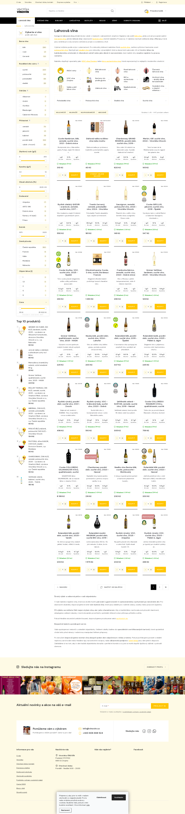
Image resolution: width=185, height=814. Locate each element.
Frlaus (34, 220)
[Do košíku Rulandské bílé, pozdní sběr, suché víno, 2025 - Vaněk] (74, 569)
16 (166, 587)
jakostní (34, 131)
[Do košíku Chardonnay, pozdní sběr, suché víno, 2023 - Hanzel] (103, 504)
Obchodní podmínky (24, 776)
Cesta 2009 (21, 784)
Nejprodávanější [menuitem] (88, 112)
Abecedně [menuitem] (102, 112)
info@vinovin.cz (91, 728)
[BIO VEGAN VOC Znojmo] (68, 258)
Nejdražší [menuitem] (73, 112)
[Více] (162, 20)
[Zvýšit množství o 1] (65, 175)
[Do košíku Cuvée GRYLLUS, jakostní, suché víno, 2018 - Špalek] (160, 241)
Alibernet (34, 97)
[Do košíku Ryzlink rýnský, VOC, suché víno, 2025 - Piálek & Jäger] (160, 569)
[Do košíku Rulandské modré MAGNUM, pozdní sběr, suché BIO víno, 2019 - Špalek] (103, 569)
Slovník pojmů (21, 792)
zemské (34, 126)
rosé (34, 52)
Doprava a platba (63, 2)
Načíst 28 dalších (113, 587)
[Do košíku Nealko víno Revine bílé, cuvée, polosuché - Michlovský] (131, 504)
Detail (97, 175)
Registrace (163, 2)
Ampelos (34, 202)
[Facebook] (144, 731)
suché (34, 70)
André (34, 101)
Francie (34, 252)
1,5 (34, 282)
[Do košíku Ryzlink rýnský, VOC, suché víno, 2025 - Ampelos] (131, 569)
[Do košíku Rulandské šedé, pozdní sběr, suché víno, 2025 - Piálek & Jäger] (160, 372)
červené (34, 56)
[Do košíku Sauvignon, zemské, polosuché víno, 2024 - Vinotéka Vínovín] (131, 241)
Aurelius (34, 106)
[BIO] (97, 521)
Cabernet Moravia (34, 115)
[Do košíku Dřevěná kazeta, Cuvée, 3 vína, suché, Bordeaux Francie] (103, 306)
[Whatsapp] (154, 731)
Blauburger (34, 110)
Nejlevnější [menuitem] (61, 112)
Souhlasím (118, 797)
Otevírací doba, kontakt (44, 2)
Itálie (34, 256)
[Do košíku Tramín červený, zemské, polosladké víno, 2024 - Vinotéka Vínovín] (103, 241)
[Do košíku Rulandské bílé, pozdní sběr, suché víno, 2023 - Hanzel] (160, 504)
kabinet (34, 135)
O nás (18, 2)
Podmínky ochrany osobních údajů (29, 780)
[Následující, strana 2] (159, 587)
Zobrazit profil (155, 667)
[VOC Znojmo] (97, 390)
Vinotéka (28, 2)
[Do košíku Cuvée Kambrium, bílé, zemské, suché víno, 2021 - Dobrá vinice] (74, 175)
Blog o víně (20, 788)
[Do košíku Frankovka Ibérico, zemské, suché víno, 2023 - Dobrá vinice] (131, 306)
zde (88, 805)
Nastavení (65, 810)
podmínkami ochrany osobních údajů (137, 712)
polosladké (34, 79)
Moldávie (34, 261)
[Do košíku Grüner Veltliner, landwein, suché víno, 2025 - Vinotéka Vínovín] (160, 306)
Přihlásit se (160, 706)
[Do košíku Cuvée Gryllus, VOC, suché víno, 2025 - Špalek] (74, 306)
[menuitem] (25, 20)
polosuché (34, 74)
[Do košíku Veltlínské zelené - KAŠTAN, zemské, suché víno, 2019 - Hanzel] (131, 438)
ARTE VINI (34, 207)
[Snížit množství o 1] (60, 175)
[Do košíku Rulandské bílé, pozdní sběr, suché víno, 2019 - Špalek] (131, 372)
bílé (34, 47)
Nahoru (63, 587)
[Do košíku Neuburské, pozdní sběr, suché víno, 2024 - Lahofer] (103, 372)
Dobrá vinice (34, 211)
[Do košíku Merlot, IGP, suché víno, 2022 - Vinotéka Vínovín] (160, 175)
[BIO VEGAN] (125, 324)
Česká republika (34, 247)
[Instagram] (149, 731)
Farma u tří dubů (34, 216)
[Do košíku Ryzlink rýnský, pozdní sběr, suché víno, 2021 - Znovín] (74, 438)
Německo (34, 265)
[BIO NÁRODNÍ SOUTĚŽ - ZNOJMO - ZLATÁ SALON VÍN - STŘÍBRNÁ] (154, 193)
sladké (34, 83)
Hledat (112, 11)
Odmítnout (101, 797)
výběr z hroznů (34, 144)
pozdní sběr (34, 140)
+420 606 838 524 (93, 733)
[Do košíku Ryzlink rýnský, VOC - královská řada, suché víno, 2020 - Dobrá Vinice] (103, 438)
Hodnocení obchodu (24, 772)
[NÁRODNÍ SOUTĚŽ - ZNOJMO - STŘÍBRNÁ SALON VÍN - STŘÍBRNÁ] (97, 324)
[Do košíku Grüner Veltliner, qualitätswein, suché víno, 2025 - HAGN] (74, 372)
